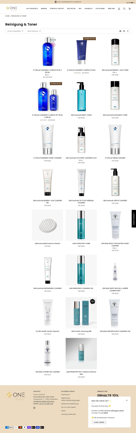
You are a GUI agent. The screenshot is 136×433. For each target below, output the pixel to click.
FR (129, 3)
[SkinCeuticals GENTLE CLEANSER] (115, 182)
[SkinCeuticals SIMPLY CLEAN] (81, 96)
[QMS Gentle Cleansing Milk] (81, 312)
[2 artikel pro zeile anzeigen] (120, 31)
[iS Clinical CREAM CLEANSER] (115, 139)
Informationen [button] (67, 391)
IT (133, 3)
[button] (43, 9)
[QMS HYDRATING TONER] (81, 225)
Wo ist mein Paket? (68, 407)
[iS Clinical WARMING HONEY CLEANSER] (47, 139)
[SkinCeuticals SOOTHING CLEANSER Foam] (81, 139)
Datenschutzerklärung (69, 404)
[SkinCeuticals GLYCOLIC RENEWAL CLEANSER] (81, 182)
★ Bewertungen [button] (134, 218)
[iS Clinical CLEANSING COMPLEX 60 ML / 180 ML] (47, 51)
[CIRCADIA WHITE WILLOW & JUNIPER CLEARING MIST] (115, 270)
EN (127, 3)
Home (7, 16)
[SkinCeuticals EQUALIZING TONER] (115, 96)
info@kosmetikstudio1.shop (43, 401)
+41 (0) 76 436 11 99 (46, 404)
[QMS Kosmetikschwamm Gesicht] (47, 225)
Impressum (65, 394)
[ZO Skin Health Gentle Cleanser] (47, 312)
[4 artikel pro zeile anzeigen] (128, 31)
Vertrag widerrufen (68, 414)
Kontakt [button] (37, 391)
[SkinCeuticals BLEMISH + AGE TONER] (115, 51)
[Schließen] (128, 399)
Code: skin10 (99, 422)
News (63, 411)
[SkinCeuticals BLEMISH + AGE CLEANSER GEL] (47, 182)
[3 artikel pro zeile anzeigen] (124, 31)
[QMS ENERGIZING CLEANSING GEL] (81, 270)
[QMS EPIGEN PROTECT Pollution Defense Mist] (81, 353)
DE (132, 3)
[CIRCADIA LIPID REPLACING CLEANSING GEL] (115, 312)
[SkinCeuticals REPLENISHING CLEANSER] (47, 270)
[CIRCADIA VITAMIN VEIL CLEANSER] (47, 353)
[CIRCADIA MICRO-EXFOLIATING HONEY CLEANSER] (115, 225)
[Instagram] (34, 408)
